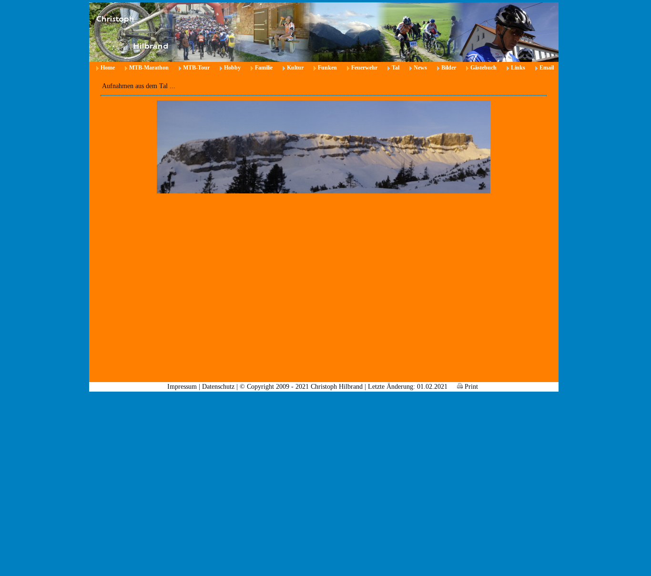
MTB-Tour (196, 67)
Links (518, 67)
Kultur (295, 67)
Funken (327, 67)
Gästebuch (483, 67)
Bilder (448, 67)
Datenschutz (218, 386)
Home (108, 67)
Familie (264, 67)
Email (546, 67)
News (420, 67)
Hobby (232, 67)
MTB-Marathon (149, 67)
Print (470, 386)
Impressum (182, 386)
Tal (395, 67)
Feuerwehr (364, 67)
